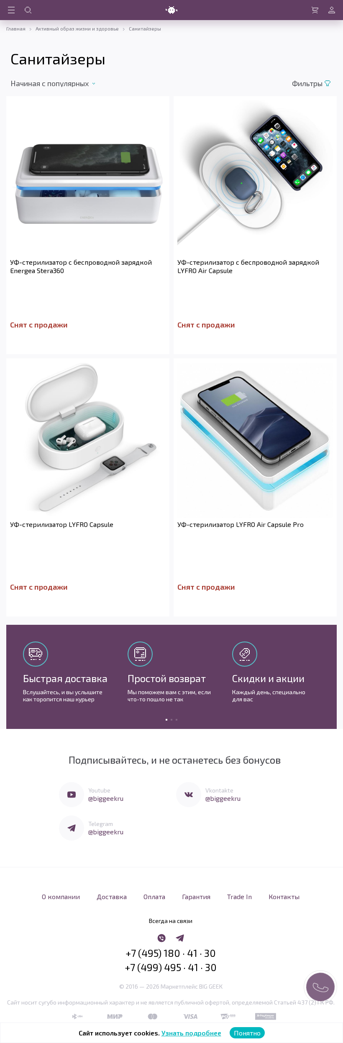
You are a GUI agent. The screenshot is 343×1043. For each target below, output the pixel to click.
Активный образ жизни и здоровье (77, 28)
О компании (61, 896)
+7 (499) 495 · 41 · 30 (171, 967)
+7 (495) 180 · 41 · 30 (170, 953)
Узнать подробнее (191, 1033)
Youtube (99, 790)
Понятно (247, 1033)
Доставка (112, 896)
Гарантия (196, 896)
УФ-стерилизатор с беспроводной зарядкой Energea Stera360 (81, 266)
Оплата (154, 896)
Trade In (239, 896)
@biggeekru (105, 798)
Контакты (284, 896)
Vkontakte (219, 790)
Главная (16, 28)
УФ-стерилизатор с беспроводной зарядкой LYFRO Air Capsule (248, 266)
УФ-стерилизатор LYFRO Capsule (61, 524)
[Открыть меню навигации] (11, 10)
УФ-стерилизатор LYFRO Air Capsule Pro (240, 524)
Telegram (100, 823)
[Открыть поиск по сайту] (28, 10)
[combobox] (58, 83)
